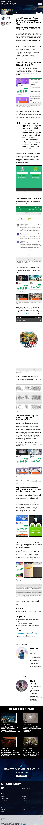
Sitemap (23, 807)
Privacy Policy (24, 798)
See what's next (21, 775)
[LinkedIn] (1, 793)
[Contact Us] (3, 793)
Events (2, 811)
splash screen (23, 313)
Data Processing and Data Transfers (29, 802)
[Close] (40, 816)
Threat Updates (4, 807)
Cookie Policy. (23, 824)
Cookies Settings (35, 818)
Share (38, 12)
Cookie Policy (24, 800)
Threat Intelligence (19, 13)
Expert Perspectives (5, 802)
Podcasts (3, 809)
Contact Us (24, 809)
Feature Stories (4, 800)
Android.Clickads (21, 613)
